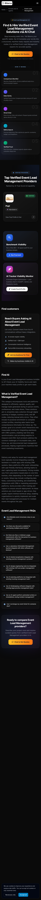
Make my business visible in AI (21, 361)
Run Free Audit (16, 255)
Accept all (23, 895)
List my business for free (19, 355)
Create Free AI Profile (18, 289)
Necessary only (10, 895)
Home (3, 9)
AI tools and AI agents (13, 9)
